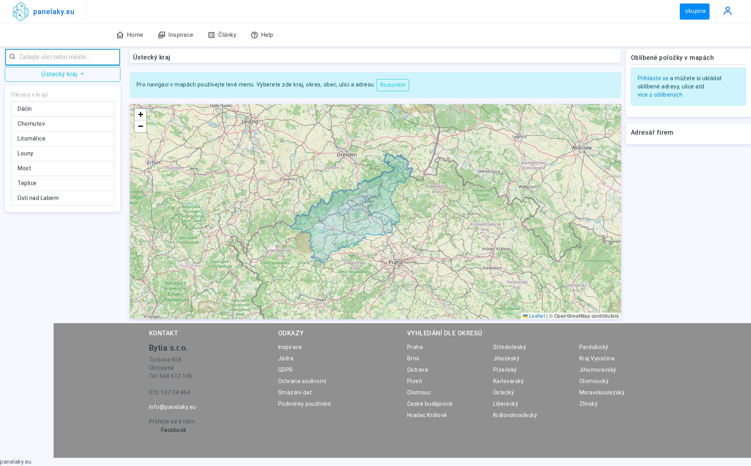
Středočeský (509, 347)
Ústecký (503, 392)
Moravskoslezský (602, 392)
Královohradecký (515, 415)
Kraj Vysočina (597, 358)
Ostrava (417, 370)
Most (24, 168)
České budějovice (430, 404)
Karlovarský (508, 381)
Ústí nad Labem (38, 198)
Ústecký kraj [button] (60, 74)
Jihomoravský (597, 370)
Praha (415, 347)
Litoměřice (31, 138)
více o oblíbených (660, 95)
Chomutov (31, 124)
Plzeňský (505, 370)
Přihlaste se (653, 78)
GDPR (285, 370)
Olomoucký (594, 381)
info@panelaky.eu (172, 407)
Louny (26, 153)
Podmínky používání (304, 404)
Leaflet (536, 315)
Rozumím (393, 85)
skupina (695, 11)
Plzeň (414, 381)
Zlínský (588, 404)
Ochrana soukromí (302, 381)
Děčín (25, 109)
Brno (413, 358)
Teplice (27, 183)
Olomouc (419, 392)
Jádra (286, 358)
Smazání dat (295, 392)
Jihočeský (506, 358)
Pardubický (594, 347)
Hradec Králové (427, 415)
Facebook (174, 430)
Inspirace (290, 347)
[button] (140, 115)
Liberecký (506, 404)
